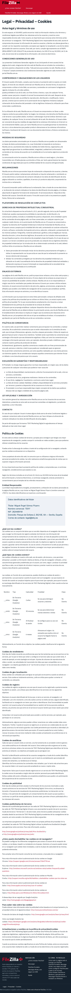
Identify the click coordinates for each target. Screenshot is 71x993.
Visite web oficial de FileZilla (36, 990)
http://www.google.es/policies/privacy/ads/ (18, 834)
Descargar (29, 8)
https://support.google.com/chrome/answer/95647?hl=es (29, 861)
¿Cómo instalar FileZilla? (13, 8)
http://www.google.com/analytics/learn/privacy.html (50, 914)
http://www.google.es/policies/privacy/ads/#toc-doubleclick (23, 832)
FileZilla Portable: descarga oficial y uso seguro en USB (23, 13)
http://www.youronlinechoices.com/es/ (44, 910)
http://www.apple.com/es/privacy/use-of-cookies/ (25, 885)
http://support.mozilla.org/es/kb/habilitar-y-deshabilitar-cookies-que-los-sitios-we (37, 878)
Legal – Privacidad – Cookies (12, 987)
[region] (35, 615)
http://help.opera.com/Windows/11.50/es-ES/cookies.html (28, 893)
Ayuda (48, 13)
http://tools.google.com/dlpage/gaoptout (21, 900)
